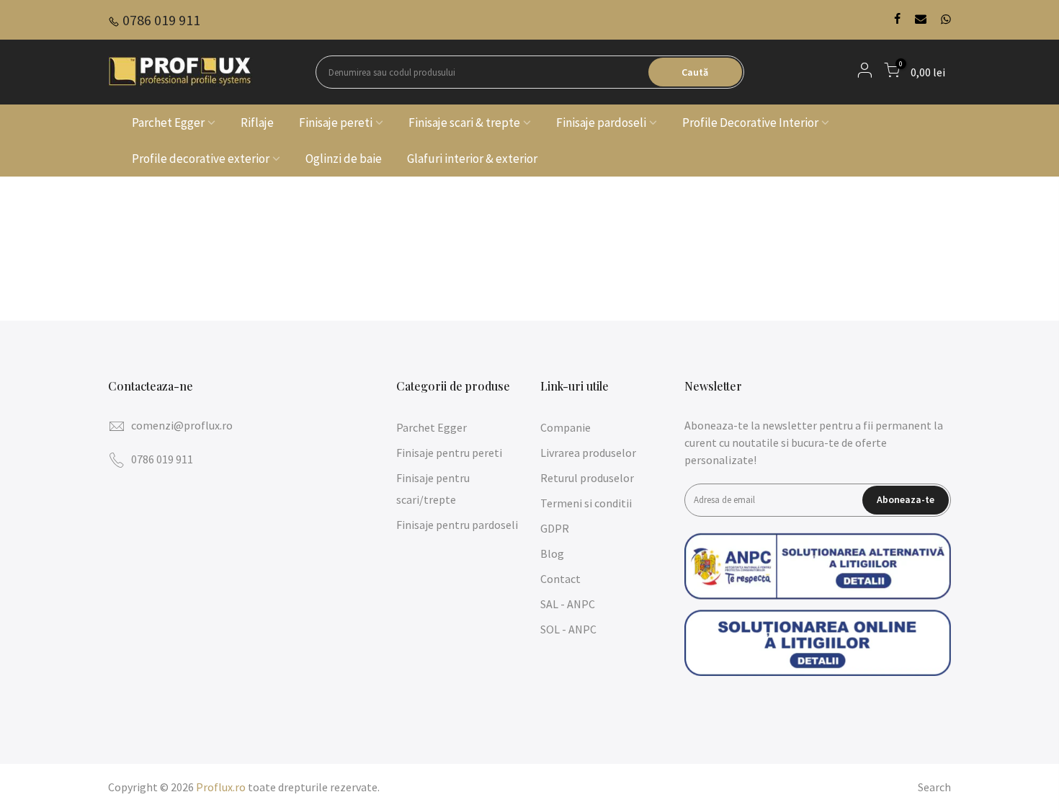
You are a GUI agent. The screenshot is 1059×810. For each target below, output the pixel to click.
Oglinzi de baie (343, 158)
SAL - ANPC (567, 604)
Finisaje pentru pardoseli (457, 524)
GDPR (554, 528)
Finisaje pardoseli (601, 122)
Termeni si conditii (586, 503)
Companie (565, 427)
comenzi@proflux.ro (182, 425)
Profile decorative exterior (200, 158)
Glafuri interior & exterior (472, 158)
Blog (552, 553)
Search (934, 787)
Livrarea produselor (588, 452)
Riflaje (257, 122)
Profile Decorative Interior (750, 122)
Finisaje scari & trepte (464, 122)
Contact (560, 578)
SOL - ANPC (568, 629)
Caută (695, 72)
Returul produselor (587, 478)
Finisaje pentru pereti (449, 452)
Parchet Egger (168, 122)
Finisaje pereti (335, 122)
